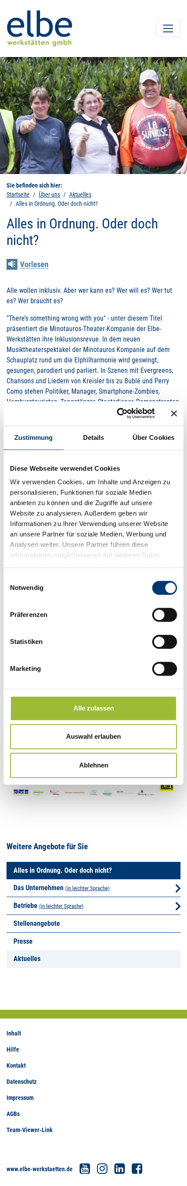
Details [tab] (93, 437)
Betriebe (25, 905)
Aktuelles (80, 194)
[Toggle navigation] (168, 28)
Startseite (18, 194)
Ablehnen (93, 765)
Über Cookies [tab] (153, 437)
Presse (23, 941)
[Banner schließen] (174, 413)
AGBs (13, 1113)
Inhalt (14, 1033)
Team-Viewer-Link (30, 1129)
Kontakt (16, 1065)
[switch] (164, 615)
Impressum (20, 1097)
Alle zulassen (93, 708)
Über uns (49, 194)
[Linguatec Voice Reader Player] (34, 265)
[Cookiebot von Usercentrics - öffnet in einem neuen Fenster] (117, 413)
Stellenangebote (36, 923)
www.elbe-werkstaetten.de (40, 1169)
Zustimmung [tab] (33, 437)
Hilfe (13, 1049)
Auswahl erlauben (93, 736)
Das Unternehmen (38, 888)
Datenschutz (22, 1081)
